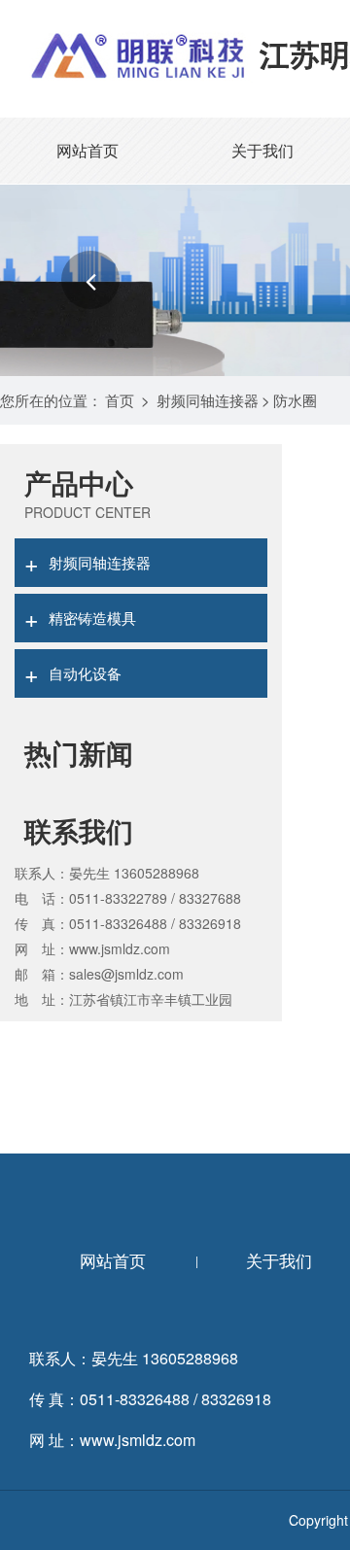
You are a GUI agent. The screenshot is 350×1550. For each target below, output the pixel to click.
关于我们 (262, 150)
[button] (90, 280)
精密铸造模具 (80, 617)
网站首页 (87, 150)
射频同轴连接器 (208, 400)
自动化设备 (73, 672)
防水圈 (295, 400)
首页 (119, 400)
